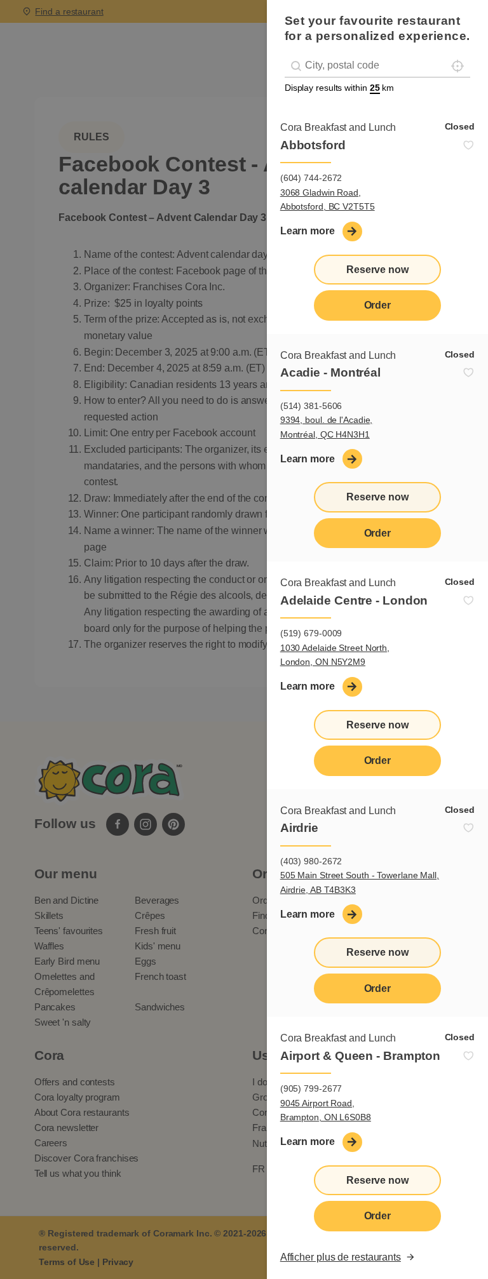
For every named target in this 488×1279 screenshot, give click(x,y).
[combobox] (377, 65)
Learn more (307, 230)
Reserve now (377, 269)
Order (377, 305)
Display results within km (339, 88)
